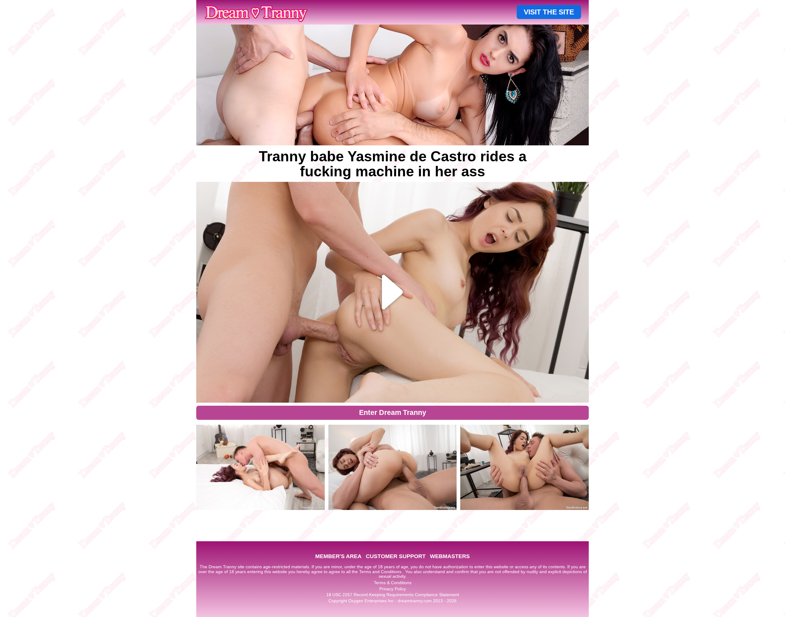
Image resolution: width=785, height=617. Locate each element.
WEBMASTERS (450, 556)
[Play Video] (393, 292)
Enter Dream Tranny (392, 412)
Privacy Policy (392, 588)
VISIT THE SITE (549, 12)
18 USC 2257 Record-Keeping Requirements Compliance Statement (392, 594)
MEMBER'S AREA (338, 556)
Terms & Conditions (393, 582)
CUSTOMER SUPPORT (396, 556)
